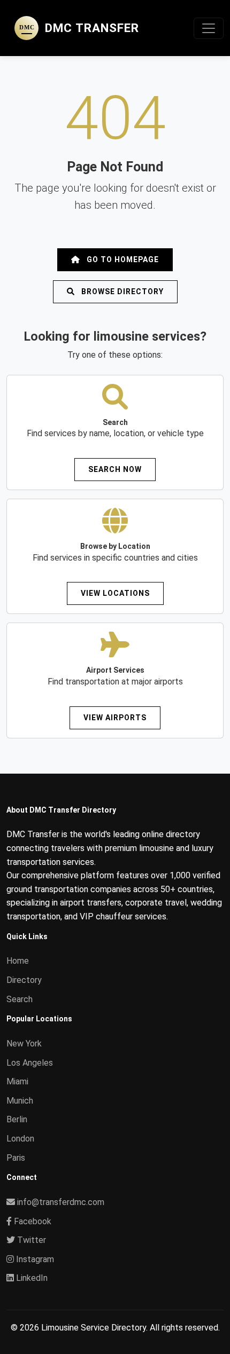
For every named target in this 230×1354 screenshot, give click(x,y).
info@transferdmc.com (60, 1202)
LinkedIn (31, 1278)
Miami (17, 1081)
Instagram (34, 1259)
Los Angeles (29, 1063)
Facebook (31, 1221)
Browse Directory (121, 291)
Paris (15, 1158)
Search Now (115, 469)
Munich (19, 1101)
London (20, 1138)
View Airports (115, 717)
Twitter (30, 1240)
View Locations (115, 593)
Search (19, 999)
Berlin (16, 1119)
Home (17, 961)
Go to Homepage (122, 259)
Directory (24, 980)
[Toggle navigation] (209, 28)
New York (24, 1043)
